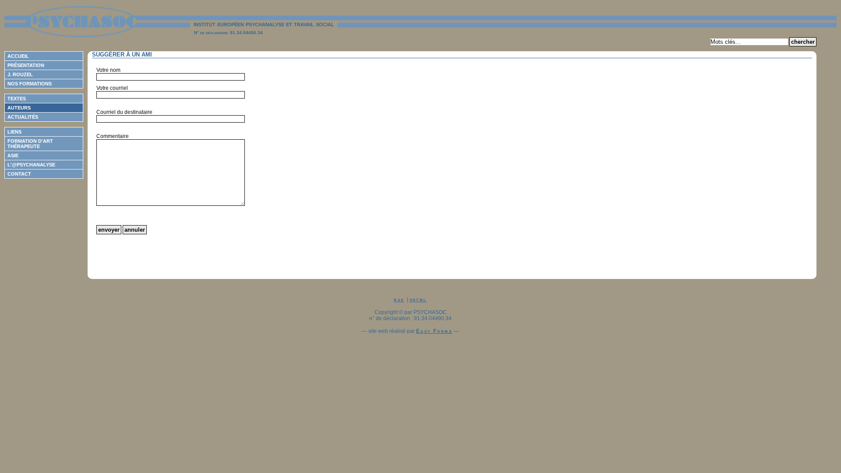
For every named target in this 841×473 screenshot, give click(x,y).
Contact (19, 173)
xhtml (418, 300)
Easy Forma (434, 331)
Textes (16, 98)
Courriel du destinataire (124, 112)
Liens (14, 131)
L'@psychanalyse (31, 164)
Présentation (25, 65)
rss (399, 300)
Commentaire (112, 136)
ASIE (12, 155)
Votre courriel (112, 88)
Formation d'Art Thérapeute (30, 143)
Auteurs (19, 107)
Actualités (22, 117)
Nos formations (29, 83)
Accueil (18, 56)
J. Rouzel (20, 74)
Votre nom (108, 70)
